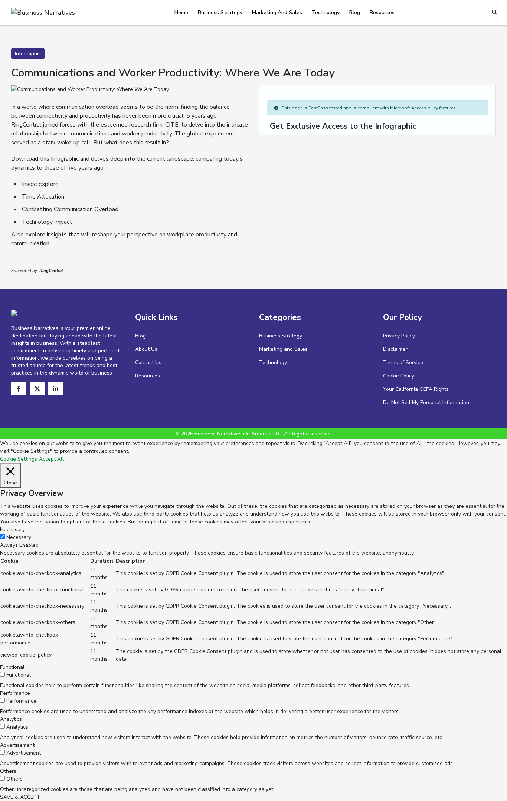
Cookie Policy (398, 375)
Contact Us (148, 362)
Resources (382, 12)
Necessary (18, 537)
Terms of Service (403, 362)
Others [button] (8, 771)
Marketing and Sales (277, 12)
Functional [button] (12, 667)
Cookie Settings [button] (18, 458)
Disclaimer (395, 349)
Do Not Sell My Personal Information (426, 402)
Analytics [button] (11, 719)
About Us (146, 349)
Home (181, 12)
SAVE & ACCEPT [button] (20, 797)
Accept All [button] (51, 458)
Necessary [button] (12, 529)
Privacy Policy (399, 335)
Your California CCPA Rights (416, 389)
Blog (354, 12)
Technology (326, 12)
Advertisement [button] (17, 745)
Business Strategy (220, 12)
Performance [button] (15, 693)
